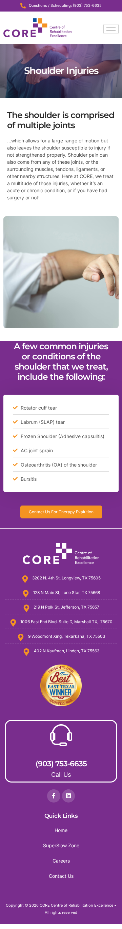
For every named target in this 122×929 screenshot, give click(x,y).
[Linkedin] (68, 795)
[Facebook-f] (53, 795)
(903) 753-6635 (61, 763)
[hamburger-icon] (111, 29)
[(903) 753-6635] (61, 735)
